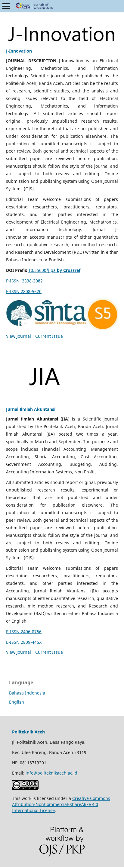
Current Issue (49, 336)
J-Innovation (19, 51)
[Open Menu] (6, 6)
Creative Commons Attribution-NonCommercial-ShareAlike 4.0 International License (61, 804)
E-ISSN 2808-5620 (24, 291)
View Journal (18, 336)
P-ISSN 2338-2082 (24, 281)
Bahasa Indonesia (27, 693)
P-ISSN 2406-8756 (24, 631)
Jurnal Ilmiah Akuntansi (30, 409)
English (16, 702)
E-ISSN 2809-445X (24, 642)
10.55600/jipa (54, 270)
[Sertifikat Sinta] (62, 314)
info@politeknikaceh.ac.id (51, 773)
